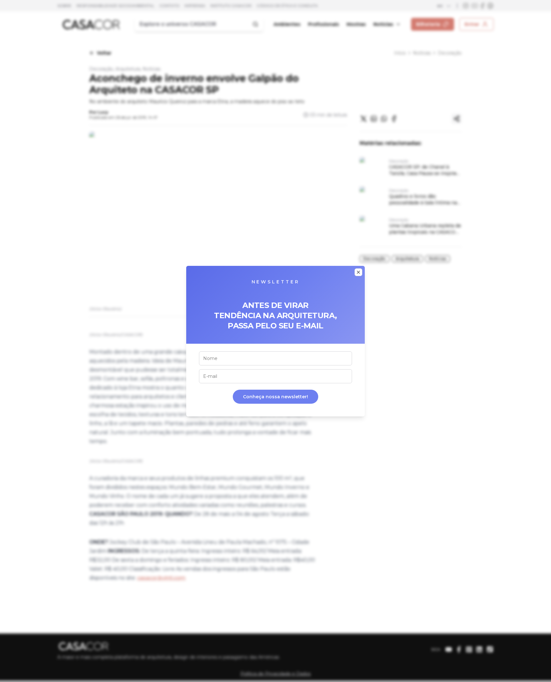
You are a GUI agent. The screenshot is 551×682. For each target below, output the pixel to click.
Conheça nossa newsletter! (275, 397)
